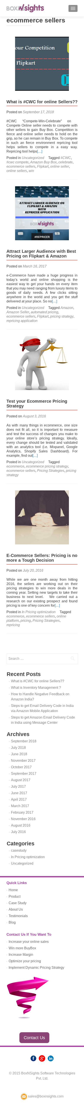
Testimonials (18, 916)
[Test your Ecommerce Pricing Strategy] (42, 363)
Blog (12, 922)
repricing (13, 625)
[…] (39, 151)
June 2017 (19, 793)
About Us (16, 909)
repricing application (21, 321)
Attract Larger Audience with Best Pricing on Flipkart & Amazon (41, 253)
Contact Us (34, 1037)
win (31, 171)
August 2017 (20, 780)
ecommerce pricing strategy (47, 466)
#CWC (66, 158)
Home (13, 890)
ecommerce (15, 466)
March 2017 (20, 806)
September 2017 (23, 773)
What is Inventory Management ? (36, 687)
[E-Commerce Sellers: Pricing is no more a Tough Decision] (42, 517)
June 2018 (19, 754)
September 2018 (23, 741)
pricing (25, 620)
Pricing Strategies (50, 470)
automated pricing (44, 312)
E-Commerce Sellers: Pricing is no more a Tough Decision (41, 558)
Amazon (67, 308)
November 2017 (23, 760)
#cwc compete (17, 162)
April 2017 (19, 799)
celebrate (65, 162)
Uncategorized (33, 158)
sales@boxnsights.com (45, 1096)
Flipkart (42, 166)
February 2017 (22, 812)
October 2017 (21, 767)
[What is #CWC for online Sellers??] (42, 63)
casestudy (18, 850)
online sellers (16, 171)
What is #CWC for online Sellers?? (42, 101)
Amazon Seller (17, 312)
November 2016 (23, 819)
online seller (59, 166)
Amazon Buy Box (43, 162)
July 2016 (18, 832)
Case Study (17, 903)
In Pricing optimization (39, 612)
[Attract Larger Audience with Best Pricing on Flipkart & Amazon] (42, 213)
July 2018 (18, 747)
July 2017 (18, 786)
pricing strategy (61, 316)
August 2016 (20, 825)
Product (14, 896)
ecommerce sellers (20, 166)
